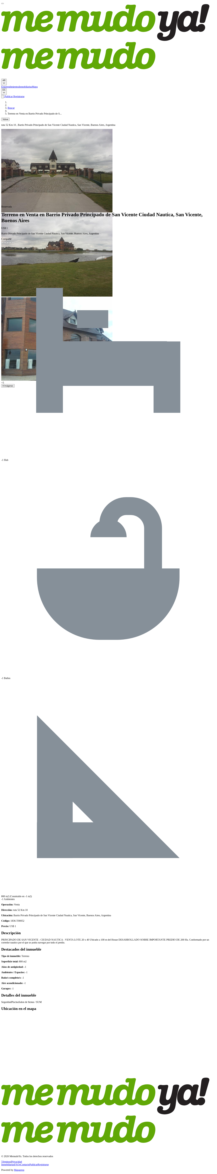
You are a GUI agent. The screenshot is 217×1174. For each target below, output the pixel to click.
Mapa (35, 86)
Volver (5, 119)
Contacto (24, 1164)
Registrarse (18, 96)
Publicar (8, 96)
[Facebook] (2, 242)
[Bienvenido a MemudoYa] (2, 3)
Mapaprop (19, 1170)
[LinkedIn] (7, 242)
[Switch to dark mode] (2, 96)
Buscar (11, 108)
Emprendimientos (10, 86)
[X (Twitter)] (5, 242)
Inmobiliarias (25, 86)
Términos (6, 1161)
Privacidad (16, 1161)
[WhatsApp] (10, 242)
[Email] (12, 242)
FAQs (17, 1164)
